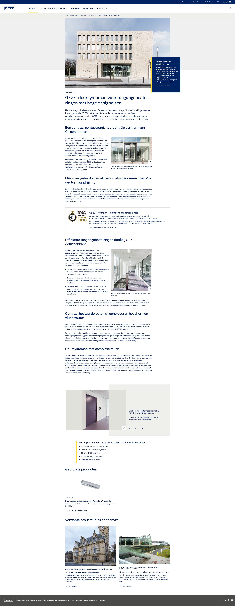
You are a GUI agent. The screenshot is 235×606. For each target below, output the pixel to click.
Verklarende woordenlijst (90, 600)
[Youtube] (230, 2)
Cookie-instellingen (77, 600)
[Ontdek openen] (37, 8)
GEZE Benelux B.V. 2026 (22, 600)
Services (101, 8)
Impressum (101, 600)
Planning (75, 8)
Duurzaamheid (175, 2)
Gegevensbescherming (64, 600)
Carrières (199, 2)
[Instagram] (227, 2)
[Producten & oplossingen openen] (67, 8)
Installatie (88, 8)
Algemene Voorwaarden (50, 600)
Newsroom (185, 2)
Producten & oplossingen (53, 8)
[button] (210, 2)
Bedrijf (192, 2)
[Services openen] (106, 8)
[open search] (230, 8)
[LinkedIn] (224, 2)
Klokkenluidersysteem (36, 600)
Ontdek (31, 8)
